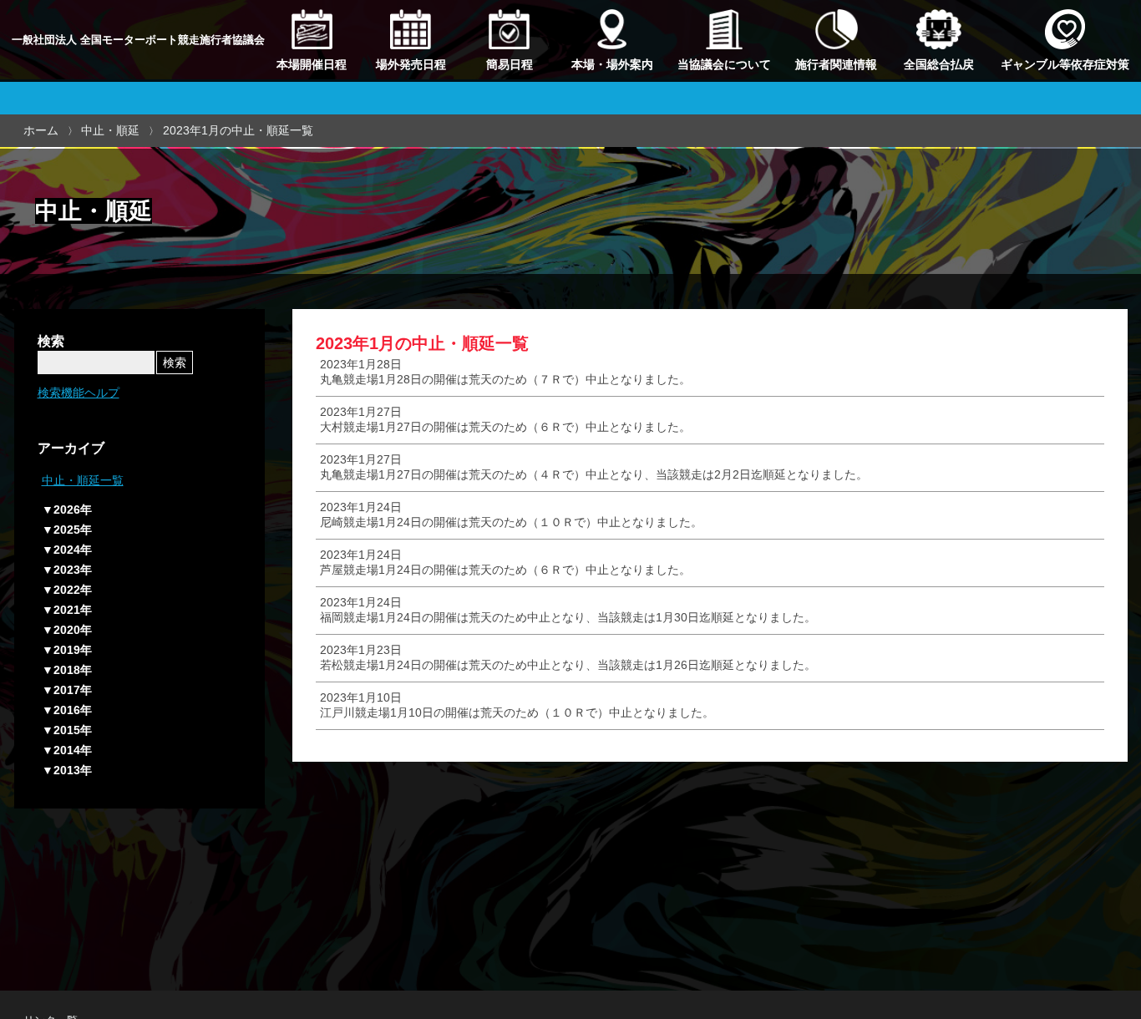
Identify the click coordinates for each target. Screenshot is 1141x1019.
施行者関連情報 (836, 64)
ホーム (40, 130)
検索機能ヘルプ (78, 392)
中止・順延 (110, 130)
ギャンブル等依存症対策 (1065, 64)
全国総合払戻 (939, 64)
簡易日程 (509, 64)
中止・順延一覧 (83, 480)
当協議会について (724, 64)
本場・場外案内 (612, 64)
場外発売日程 (411, 64)
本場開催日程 (311, 64)
